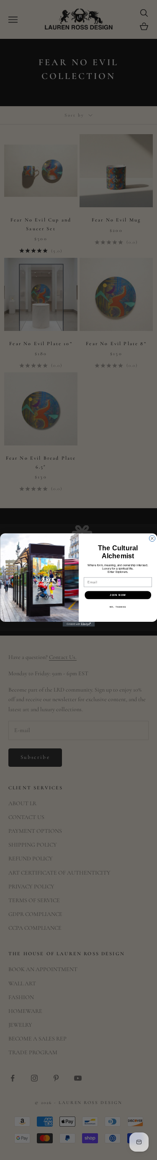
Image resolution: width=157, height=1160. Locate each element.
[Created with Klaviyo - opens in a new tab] (78, 624)
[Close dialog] (152, 538)
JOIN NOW (118, 594)
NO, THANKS (118, 607)
